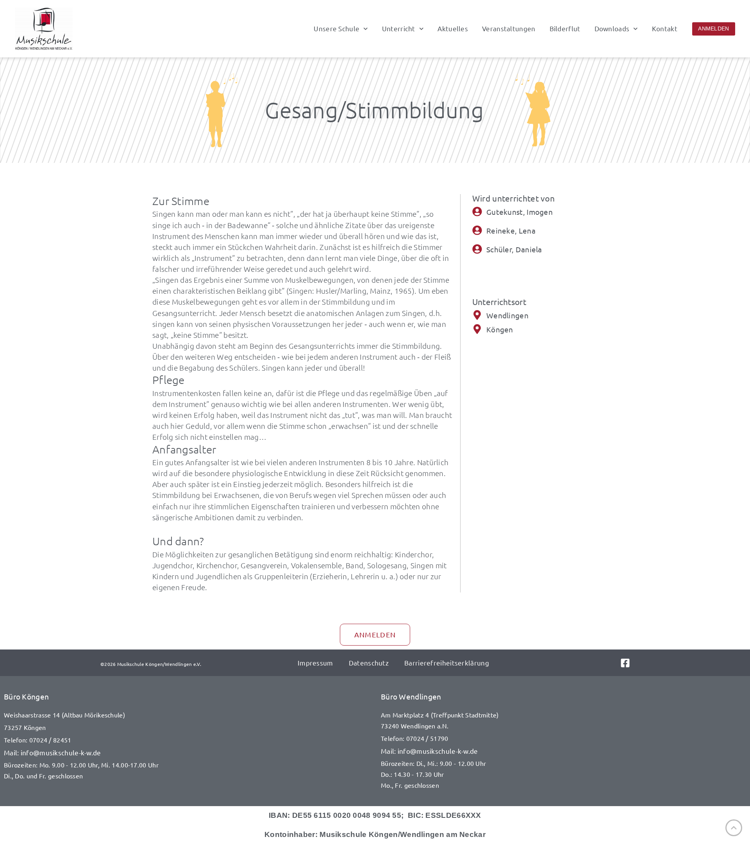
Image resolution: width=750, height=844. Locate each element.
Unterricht (398, 28)
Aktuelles (453, 28)
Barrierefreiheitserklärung (446, 662)
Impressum (315, 662)
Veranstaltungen (509, 28)
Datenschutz (369, 662)
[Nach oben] (733, 827)
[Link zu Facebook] (635, 663)
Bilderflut (565, 28)
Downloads (612, 28)
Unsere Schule (336, 28)
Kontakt (664, 28)
